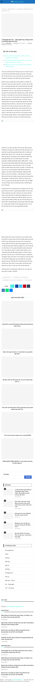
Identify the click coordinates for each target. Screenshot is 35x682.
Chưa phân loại (9, 550)
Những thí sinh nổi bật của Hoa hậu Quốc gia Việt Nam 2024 (23, 524)
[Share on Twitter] (20, 286)
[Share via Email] (11, 290)
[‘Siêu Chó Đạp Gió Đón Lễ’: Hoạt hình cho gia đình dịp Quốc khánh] (17, 339)
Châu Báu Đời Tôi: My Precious (20, 277)
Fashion (7, 558)
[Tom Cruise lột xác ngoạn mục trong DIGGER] (17, 422)
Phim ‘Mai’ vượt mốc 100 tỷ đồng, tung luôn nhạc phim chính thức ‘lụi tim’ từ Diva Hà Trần (23, 504)
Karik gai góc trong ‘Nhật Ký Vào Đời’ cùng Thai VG (23, 514)
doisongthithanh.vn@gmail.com (15, 606)
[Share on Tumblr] (28, 286)
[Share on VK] (3, 290)
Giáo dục (7, 561)
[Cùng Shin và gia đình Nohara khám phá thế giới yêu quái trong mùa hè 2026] (17, 311)
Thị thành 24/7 (9, 573)
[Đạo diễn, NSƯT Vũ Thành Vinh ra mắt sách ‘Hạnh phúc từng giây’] (8, 535)
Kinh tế (7, 565)
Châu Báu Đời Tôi (7, 277)
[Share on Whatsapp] (7, 290)
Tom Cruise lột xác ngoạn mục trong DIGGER (17, 435)
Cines (6, 554)
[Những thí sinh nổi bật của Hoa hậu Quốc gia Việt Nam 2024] (8, 525)
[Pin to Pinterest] (24, 286)
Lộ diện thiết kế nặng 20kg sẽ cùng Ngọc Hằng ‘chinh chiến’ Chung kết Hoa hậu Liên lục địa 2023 (23, 492)
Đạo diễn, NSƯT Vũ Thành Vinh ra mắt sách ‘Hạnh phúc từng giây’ (23, 535)
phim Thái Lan (28, 280)
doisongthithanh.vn (17, 679)
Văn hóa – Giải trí (10, 580)
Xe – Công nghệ (9, 584)
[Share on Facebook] (16, 286)
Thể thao (7, 569)
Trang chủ (4, 9)
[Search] (33, 2)
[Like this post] (12, 286)
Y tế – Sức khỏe (9, 588)
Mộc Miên (8, 43)
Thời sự (7, 577)
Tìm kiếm (6, 474)
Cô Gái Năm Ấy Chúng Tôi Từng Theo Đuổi (12, 280)
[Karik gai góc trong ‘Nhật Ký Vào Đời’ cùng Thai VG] (8, 516)
